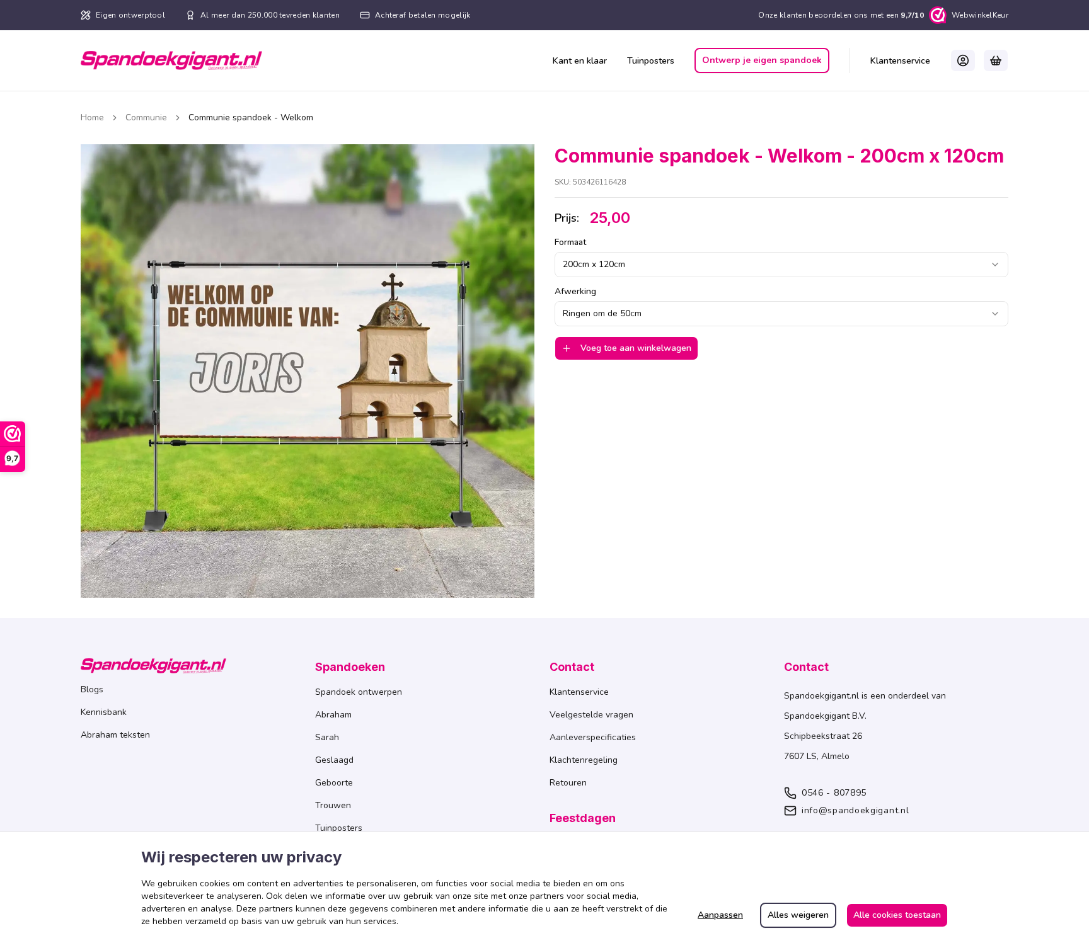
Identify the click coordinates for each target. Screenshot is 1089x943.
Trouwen (333, 805)
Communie (146, 117)
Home (92, 117)
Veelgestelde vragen (591, 715)
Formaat (570, 242)
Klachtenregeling (584, 760)
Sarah (327, 737)
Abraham (333, 715)
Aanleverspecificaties (593, 737)
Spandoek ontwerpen (358, 692)
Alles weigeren (798, 915)
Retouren (568, 783)
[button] (963, 60)
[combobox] (781, 264)
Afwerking (575, 291)
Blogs (92, 689)
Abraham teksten (115, 735)
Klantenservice (900, 61)
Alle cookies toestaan (897, 915)
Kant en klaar (580, 61)
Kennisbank (104, 712)
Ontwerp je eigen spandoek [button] (762, 60)
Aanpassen (720, 915)
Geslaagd (334, 760)
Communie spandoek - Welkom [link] (250, 117)
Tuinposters (650, 61)
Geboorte (334, 783)
